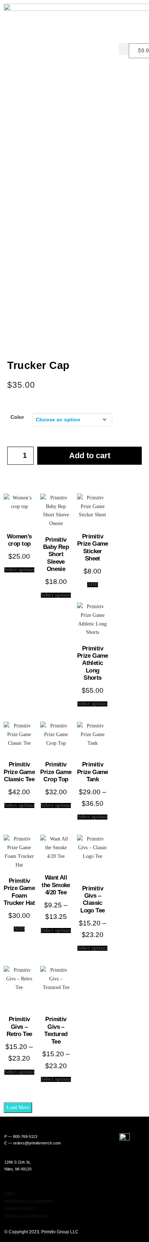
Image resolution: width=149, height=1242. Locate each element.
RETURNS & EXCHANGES (28, 1201)
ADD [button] (92, 584)
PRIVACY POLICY (20, 1209)
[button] (124, 49)
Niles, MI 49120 (17, 1169)
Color (17, 417)
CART (9, 1193)
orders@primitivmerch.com (37, 1143)
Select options (19, 569)
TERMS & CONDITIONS (26, 1216)
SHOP (10, 1186)
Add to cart (89, 455)
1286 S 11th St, (17, 1162)
